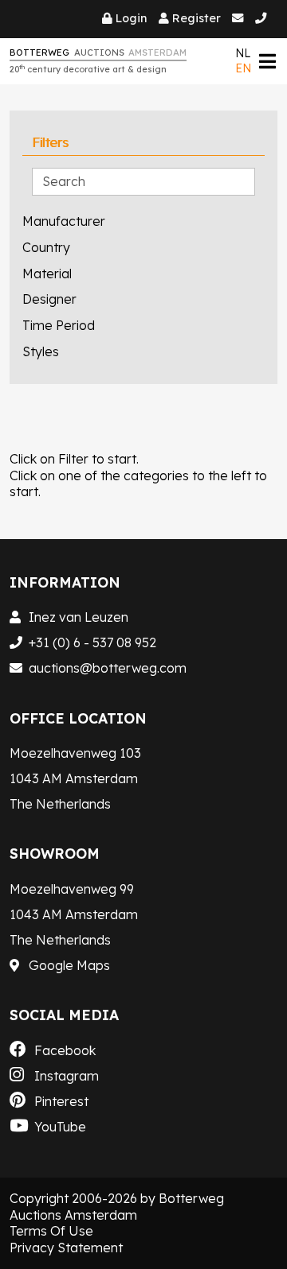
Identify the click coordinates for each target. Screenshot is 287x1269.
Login (131, 18)
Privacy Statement (66, 1247)
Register (196, 18)
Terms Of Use (51, 1231)
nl (243, 53)
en (243, 68)
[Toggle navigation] (267, 60)
